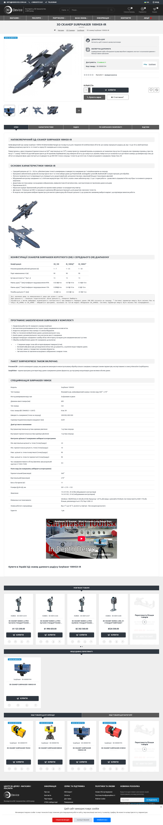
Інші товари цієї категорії (120, 715)
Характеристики (46, 127)
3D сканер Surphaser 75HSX (18, 748)
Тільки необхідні (62, 820)
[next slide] (79, 110)
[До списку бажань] (151, 90)
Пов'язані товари (81, 588)
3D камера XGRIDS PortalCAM (18, 621)
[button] (144, 619)
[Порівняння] (156, 90)
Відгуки (145, 127)
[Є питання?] (28, 641)
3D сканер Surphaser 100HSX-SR (82, 749)
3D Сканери (70, 30)
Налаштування (83, 820)
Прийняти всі (102, 820)
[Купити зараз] (21, 641)
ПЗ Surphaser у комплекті (110, 127)
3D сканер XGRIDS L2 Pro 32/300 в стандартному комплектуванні (113, 622)
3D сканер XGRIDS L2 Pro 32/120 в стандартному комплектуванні (82, 622)
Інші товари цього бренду (43, 715)
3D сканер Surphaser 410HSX (113, 748)
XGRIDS (13, 616)
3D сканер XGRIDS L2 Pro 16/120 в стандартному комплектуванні (50, 622)
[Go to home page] (55, 30)
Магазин (61, 30)
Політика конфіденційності (139, 803)
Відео (76, 127)
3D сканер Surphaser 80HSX (50, 748)
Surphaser (80, 30)
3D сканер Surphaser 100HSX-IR (22, 684)
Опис (16, 127)
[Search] (111, 10)
